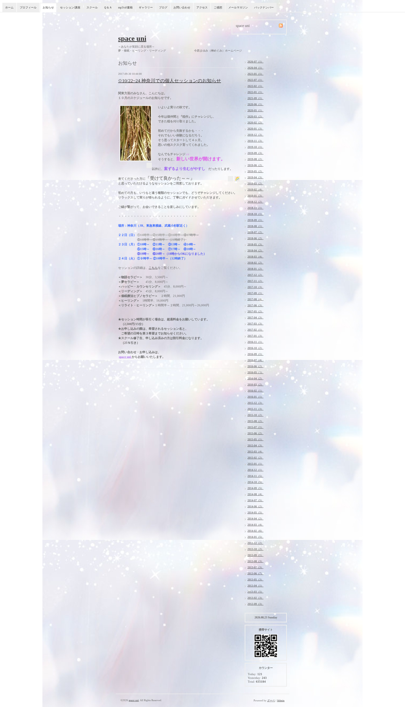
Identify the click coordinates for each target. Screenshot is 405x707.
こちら (153, 267)
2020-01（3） (255, 128)
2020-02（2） (255, 122)
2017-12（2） (255, 274)
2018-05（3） (255, 244)
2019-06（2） (255, 165)
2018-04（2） (255, 250)
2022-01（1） (255, 92)
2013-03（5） (255, 591)
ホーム (9, 7)
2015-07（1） (255, 427)
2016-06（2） (255, 366)
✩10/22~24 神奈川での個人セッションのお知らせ (169, 80)
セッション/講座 (70, 7)
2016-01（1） (255, 396)
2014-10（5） (255, 482)
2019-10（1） (255, 147)
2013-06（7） (255, 573)
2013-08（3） (255, 561)
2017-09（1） (255, 293)
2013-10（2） (255, 549)
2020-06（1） (255, 104)
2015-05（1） (255, 439)
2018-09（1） (255, 220)
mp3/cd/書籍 (125, 7)
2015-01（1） (255, 463)
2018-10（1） (255, 214)
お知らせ (48, 7)
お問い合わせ (181, 7)
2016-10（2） (255, 348)
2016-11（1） (255, 341)
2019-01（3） (255, 195)
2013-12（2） (255, 543)
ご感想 (218, 7)
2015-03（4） (255, 451)
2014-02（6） (255, 530)
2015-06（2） (255, 433)
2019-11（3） (255, 140)
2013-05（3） (255, 579)
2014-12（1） (255, 469)
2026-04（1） (255, 67)
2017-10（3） (255, 287)
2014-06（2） (255, 506)
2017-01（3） (255, 335)
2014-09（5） (255, 488)
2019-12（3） (255, 134)
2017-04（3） (255, 317)
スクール (92, 7)
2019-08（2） (255, 159)
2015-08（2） (255, 421)
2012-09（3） (255, 603)
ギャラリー (146, 7)
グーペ (271, 700)
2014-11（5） (255, 476)
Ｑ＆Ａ (108, 7)
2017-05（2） (255, 311)
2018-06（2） (255, 238)
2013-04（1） (255, 585)
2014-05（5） (255, 512)
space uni (132, 38)
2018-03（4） (255, 256)
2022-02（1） (255, 86)
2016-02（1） (255, 390)
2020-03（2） (255, 116)
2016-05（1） (255, 372)
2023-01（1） (255, 73)
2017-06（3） (255, 305)
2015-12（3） (255, 402)
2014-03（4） (255, 524)
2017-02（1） (255, 329)
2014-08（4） (255, 494)
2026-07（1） (255, 61)
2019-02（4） (255, 189)
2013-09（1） (255, 555)
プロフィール (28, 7)
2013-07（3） (255, 567)
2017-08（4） (255, 299)
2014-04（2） (255, 518)
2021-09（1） (255, 98)
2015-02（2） (255, 457)
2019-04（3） (255, 177)
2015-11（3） (255, 409)
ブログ (163, 7)
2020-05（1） (255, 110)
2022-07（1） (255, 80)
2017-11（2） (255, 281)
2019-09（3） (255, 153)
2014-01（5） (255, 536)
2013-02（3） (255, 597)
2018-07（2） (255, 232)
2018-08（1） (255, 226)
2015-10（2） (255, 415)
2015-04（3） (255, 445)
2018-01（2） (255, 268)
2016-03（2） (255, 384)
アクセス (202, 7)
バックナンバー (264, 7)
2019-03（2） (255, 183)
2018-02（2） (255, 262)
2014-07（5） (255, 500)
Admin (281, 700)
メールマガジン (238, 7)
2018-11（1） (255, 207)
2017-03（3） (255, 323)
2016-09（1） (255, 354)
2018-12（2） (255, 201)
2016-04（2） (255, 378)
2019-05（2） (255, 171)
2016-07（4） (255, 360)
